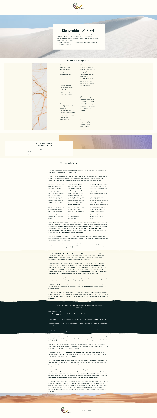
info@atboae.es (30, 154)
